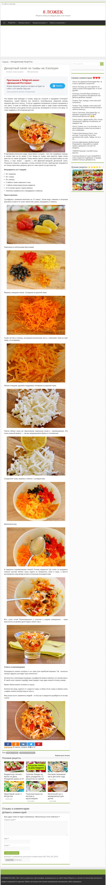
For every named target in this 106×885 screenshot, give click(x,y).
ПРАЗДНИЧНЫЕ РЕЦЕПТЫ (21, 62)
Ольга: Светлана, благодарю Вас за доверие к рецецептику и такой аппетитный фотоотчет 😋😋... (86, 114)
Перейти (59, 86)
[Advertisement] (53, 41)
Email (7, 845)
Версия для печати (62, 755)
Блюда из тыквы (12, 753)
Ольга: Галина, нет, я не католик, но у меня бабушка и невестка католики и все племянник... (86, 128)
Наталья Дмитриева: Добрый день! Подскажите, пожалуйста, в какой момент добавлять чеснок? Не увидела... (85, 145)
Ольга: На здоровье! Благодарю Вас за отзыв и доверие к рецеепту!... (87, 82)
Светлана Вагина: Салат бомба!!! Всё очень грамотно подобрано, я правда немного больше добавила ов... (86, 158)
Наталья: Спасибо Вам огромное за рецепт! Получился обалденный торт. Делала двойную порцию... (86, 95)
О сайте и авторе (8, 4)
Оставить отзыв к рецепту (14, 72)
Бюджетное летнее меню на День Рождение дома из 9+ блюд (14, 777)
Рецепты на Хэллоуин (27, 753)
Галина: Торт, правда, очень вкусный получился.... (86, 101)
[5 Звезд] (11, 747)
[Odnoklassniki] (15, 744)
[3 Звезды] (8, 747)
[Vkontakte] (23, 744)
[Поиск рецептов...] (102, 64)
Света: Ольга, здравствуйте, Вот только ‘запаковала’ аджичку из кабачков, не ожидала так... (87, 121)
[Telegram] (31, 744)
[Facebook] (8, 744)
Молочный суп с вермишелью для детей (56, 796)
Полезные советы (23, 23)
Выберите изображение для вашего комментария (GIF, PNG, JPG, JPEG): (31, 857)
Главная (4, 22)
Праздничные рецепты (39, 23)
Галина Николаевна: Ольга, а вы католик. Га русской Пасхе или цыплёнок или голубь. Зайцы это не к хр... (86, 136)
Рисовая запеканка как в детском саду (57, 775)
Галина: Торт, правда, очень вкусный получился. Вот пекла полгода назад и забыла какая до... (87, 107)
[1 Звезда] (5, 747)
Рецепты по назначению (57, 23)
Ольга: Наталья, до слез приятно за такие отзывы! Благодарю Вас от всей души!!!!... (87, 88)
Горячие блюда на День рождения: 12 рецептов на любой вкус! (35, 777)
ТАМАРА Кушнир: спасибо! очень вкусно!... (85, 152)
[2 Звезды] (6, 747)
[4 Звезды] (10, 747)
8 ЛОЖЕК (53, 11)
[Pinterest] (38, 744)
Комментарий (10, 820)
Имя (6, 839)
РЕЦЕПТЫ (11, 23)
